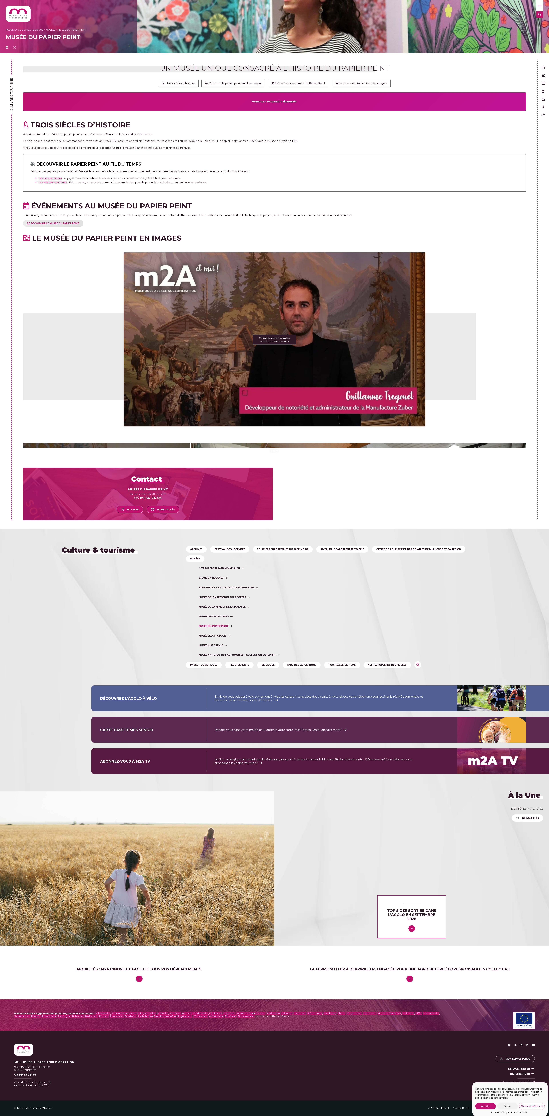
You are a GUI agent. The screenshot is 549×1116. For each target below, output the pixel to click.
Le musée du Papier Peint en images (362, 83)
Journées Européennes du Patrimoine (282, 736)
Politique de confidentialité (514, 1112)
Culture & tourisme (30, 29)
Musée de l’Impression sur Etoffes (222, 784)
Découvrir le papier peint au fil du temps (234, 83)
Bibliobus (268, 852)
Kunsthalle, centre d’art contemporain (227, 775)
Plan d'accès (166, 697)
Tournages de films (342, 852)
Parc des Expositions (301, 852)
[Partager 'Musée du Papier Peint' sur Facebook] (7, 47)
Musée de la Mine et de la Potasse (222, 794)
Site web (133, 697)
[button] (539, 5)
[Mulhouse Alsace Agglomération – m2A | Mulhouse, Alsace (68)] (18, 14)
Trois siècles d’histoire (181, 83)
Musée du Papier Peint (213, 813)
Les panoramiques (50, 178)
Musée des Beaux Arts (214, 804)
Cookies (495, 1112)
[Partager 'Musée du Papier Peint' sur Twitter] (14, 47)
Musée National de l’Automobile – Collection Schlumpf (237, 842)
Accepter (485, 1106)
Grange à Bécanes (211, 765)
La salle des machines (52, 182)
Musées (50, 29)
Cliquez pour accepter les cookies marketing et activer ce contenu (274, 339)
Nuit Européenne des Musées (387, 852)
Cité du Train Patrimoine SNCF (219, 756)
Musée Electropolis (212, 823)
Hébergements (239, 852)
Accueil (11, 29)
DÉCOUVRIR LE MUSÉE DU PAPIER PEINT (55, 223)
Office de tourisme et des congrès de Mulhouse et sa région (418, 736)
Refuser (507, 1106)
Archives (196, 736)
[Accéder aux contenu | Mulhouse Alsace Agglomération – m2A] (129, 47)
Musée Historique (211, 833)
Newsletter (530, 1006)
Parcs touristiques (203, 852)
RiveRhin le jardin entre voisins (342, 736)
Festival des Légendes (230, 736)
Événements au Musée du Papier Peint (299, 83)
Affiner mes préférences (532, 1106)
